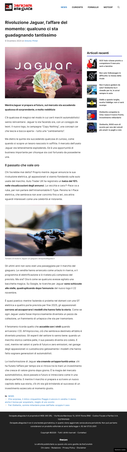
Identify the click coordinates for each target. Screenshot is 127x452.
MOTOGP (108, 7)
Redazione (56, 448)
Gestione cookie (120, 450)
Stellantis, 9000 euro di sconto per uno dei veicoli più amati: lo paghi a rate (111, 127)
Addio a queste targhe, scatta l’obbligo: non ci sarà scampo (111, 102)
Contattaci (82, 432)
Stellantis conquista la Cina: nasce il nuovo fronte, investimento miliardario (111, 115)
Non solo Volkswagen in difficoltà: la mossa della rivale (110, 76)
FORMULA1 (93, 7)
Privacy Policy (69, 448)
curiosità (77, 7)
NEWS (64, 7)
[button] (118, 7)
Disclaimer (81, 448)
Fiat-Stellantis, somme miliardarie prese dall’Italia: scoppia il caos (38, 405)
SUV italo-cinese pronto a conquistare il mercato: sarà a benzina (111, 63)
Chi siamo (45, 448)
